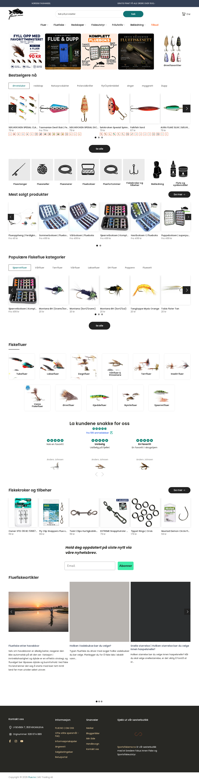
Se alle (99, 148)
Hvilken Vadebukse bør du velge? (90, 645)
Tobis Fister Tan (170, 308)
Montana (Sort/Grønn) (83, 308)
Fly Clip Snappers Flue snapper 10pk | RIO (62, 531)
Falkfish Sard (137, 127)
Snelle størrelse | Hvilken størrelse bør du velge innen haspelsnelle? (160, 647)
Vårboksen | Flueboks (82, 235)
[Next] (186, 108)
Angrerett (60, 746)
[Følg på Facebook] (10, 741)
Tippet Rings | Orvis (142, 531)
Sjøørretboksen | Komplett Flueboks (120, 235)
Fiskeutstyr (98, 25)
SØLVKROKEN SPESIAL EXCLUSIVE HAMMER (91, 127)
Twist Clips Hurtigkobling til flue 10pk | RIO (93, 531)
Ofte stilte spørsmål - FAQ (67, 735)
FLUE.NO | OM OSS (64, 728)
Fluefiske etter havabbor (24, 645)
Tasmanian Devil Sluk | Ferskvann (57, 127)
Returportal (61, 757)
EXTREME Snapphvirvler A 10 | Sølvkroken (122, 531)
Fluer (43, 25)
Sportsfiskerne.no (126, 747)
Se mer (178, 194)
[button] (97, 474)
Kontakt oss (92, 749)
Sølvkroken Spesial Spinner (115, 127)
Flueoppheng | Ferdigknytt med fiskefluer (32, 235)
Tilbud (154, 25)
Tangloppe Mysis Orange (145, 308)
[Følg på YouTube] (21, 741)
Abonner (125, 566)
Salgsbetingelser (64, 752)
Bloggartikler (93, 733)
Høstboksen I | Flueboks (144, 235)
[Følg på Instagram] (15, 741)
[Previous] (12, 108)
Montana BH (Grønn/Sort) (54, 308)
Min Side (90, 738)
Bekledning (137, 25)
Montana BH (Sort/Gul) (113, 308)
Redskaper (77, 25)
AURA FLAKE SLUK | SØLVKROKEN (178, 127)
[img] (99, 429)
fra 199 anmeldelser (97, 432)
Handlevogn (92, 743)
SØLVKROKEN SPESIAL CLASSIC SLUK (28, 127)
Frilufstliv (117, 25)
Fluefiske (59, 25)
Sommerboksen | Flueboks (54, 235)
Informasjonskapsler (66, 741)
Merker (90, 728)
